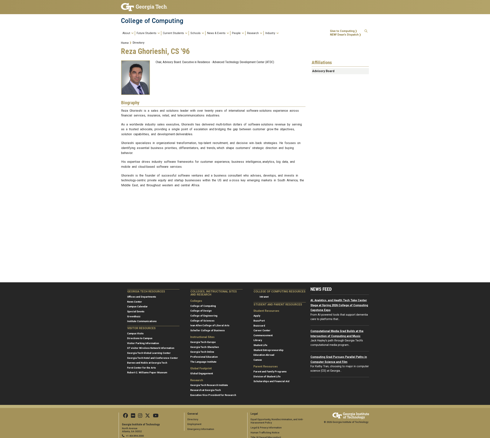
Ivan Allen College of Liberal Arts (209, 325)
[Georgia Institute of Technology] (144, 5)
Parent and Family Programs (270, 371)
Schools (195, 33)
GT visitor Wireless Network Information (150, 348)
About (126, 33)
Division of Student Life (267, 376)
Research (253, 33)
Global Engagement (201, 373)
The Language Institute (203, 361)
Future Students (146, 33)
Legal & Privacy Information (266, 427)
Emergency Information (200, 429)
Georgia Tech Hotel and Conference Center (152, 358)
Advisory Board (323, 71)
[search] (366, 33)
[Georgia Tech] (350, 415)
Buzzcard (259, 325)
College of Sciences (202, 320)
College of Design (201, 310)
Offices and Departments (141, 296)
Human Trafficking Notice (265, 432)
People (236, 33)
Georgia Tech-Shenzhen (204, 347)
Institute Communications (142, 321)
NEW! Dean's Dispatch (344, 34)
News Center (134, 301)
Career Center (261, 330)
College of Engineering (203, 315)
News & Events (216, 33)
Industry (270, 33)
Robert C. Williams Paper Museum (147, 372)
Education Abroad (263, 354)
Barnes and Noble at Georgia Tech (147, 362)
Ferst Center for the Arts (141, 367)
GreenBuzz (133, 316)
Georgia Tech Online (202, 351)
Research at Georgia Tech (205, 390)
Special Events (135, 311)
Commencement (263, 335)
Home (125, 43)
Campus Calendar (137, 306)
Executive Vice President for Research (213, 395)
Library (257, 340)
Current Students (173, 33)
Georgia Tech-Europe (203, 342)
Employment (194, 424)
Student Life (260, 345)
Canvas (257, 359)
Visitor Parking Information (143, 343)
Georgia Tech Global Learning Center (149, 353)
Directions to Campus (139, 338)
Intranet (264, 296)
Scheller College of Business (207, 330)
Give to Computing (342, 31)
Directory (138, 42)
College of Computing (152, 20)
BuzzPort (259, 320)
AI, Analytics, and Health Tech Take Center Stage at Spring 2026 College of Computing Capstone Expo (339, 305)
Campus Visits (135, 333)
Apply (256, 315)
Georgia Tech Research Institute (209, 385)
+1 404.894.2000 (135, 435)
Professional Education (204, 356)
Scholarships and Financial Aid (271, 381)
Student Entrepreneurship (268, 350)
